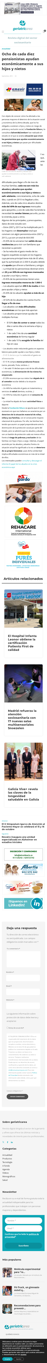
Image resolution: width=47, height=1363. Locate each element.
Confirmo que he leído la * (22, 1235)
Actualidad (6, 49)
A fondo (6, 1165)
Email (9, 986)
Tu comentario (13, 949)
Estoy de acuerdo (16, 1028)
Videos (5, 1172)
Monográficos (8, 1176)
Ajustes (18, 1359)
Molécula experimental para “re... (27, 1270)
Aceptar (7, 1359)
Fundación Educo (17, 408)
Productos (7, 1158)
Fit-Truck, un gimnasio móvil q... (26, 1289)
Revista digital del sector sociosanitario (22, 40)
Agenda (6, 1169)
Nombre (10, 972)
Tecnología (7, 1162)
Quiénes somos (12, 1334)
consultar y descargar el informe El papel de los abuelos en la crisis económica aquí (22, 463)
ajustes (23, 1355)
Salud (4, 1180)
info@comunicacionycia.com (17, 1070)
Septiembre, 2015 (7, 76)
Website (10, 1000)
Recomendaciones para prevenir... (27, 1307)
